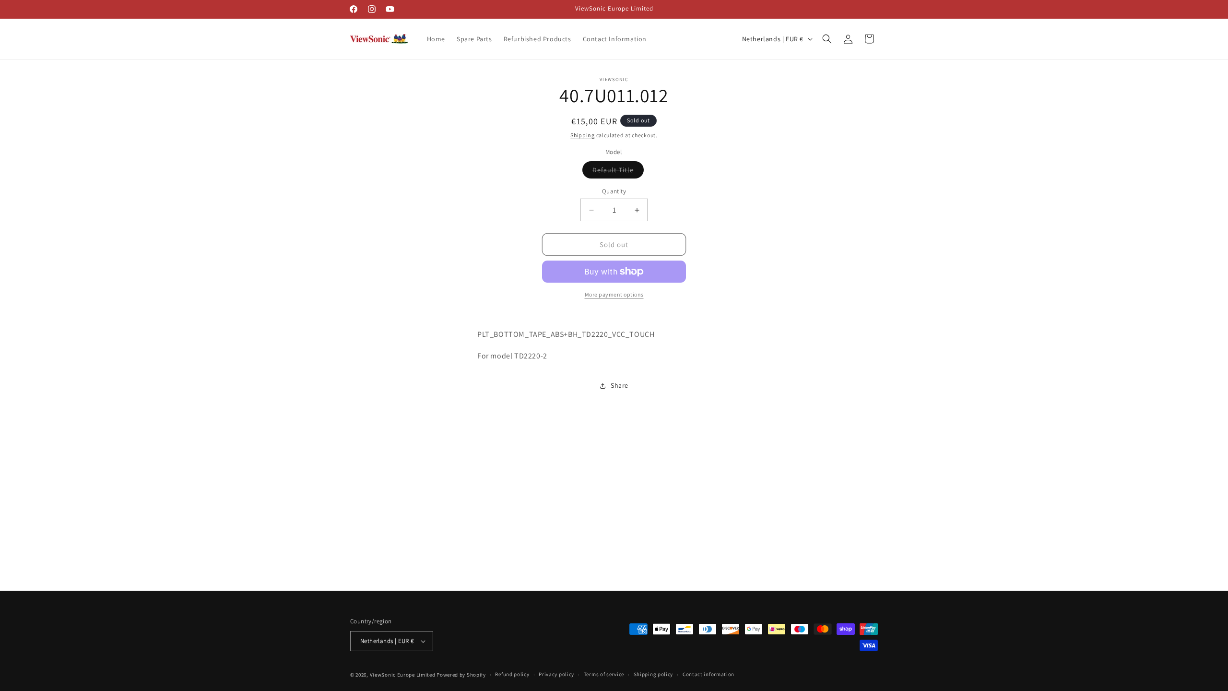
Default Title (618, 172)
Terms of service (604, 674)
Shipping (582, 135)
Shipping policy (653, 674)
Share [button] (619, 385)
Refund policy (512, 674)
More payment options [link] (614, 294)
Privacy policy (556, 674)
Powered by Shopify (461, 674)
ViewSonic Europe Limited (403, 674)
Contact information (708, 674)
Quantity (614, 191)
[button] (827, 38)
